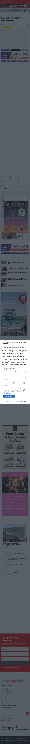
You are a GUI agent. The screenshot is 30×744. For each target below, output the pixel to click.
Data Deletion (7, 401)
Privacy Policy (23, 401)
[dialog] (15, 372)
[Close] (27, 342)
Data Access (15, 401)
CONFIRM (9, 396)
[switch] (24, 372)
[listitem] (15, 369)
